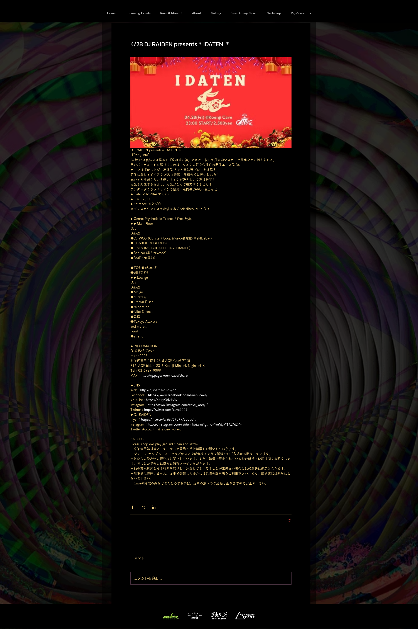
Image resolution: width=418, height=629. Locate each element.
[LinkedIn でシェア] (154, 507)
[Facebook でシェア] (132, 507)
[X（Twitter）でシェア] (143, 507)
